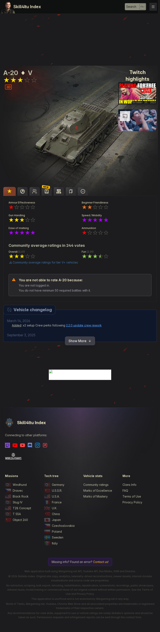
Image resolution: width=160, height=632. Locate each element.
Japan (55, 520)
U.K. (54, 508)
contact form (132, 617)
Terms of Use (130, 496)
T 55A (17, 514)
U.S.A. (55, 496)
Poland (56, 531)
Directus (129, 571)
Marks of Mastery (94, 496)
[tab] (9, 191)
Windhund (20, 484)
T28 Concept (22, 508)
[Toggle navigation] (151, 6)
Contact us (99, 562)
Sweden (57, 537)
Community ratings (95, 484)
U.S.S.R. (56, 490)
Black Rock (21, 496)
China (55, 514)
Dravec (18, 490)
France (56, 502)
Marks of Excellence (96, 490)
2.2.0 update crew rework (84, 325)
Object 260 (20, 520)
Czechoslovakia (62, 525)
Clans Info (128, 484)
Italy (54, 543)
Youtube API (89, 571)
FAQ (124, 490)
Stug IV (17, 502)
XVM (115, 571)
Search (129, 6)
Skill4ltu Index (27, 6)
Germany (57, 484)
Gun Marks (104, 571)
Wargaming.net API (69, 571)
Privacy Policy (131, 502)
